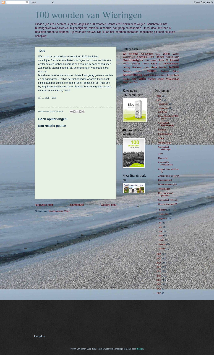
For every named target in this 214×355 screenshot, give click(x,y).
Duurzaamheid (129, 57)
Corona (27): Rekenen (168, 200)
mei (161, 231)
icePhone (162, 112)
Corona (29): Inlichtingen (164, 148)
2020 (159, 100)
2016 (159, 267)
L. (160, 64)
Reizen (176, 71)
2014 (159, 276)
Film (151, 56)
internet (126, 64)
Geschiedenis (133, 60)
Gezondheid (150, 60)
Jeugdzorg (135, 64)
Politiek (151, 71)
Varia (142, 78)
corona (166, 53)
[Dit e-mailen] (71, 111)
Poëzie (139, 71)
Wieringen (128, 82)
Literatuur (137, 67)
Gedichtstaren (172, 57)
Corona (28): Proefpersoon (165, 163)
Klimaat (146, 64)
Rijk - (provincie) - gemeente (166, 194)
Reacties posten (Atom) (59, 211)
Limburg (126, 67)
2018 (159, 258)
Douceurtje (163, 158)
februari (162, 244)
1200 (160, 153)
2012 (159, 284)
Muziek (163, 67)
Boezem (162, 130)
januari (162, 248)
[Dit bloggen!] (74, 111)
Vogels (160, 79)
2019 (159, 254)
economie (142, 56)
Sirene (161, 138)
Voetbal (152, 79)
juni (161, 227)
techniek (175, 75)
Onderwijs (127, 71)
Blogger (139, 349)
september (164, 214)
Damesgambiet (165, 180)
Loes (146, 67)
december (163, 104)
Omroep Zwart (164, 143)
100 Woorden (130, 53)
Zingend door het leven (168, 176)
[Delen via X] (77, 111)
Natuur (174, 67)
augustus (163, 218)
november (163, 108)
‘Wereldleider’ (164, 189)
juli (160, 223)
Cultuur (176, 54)
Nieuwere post (44, 204)
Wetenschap (172, 79)
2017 (159, 263)
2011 (159, 289)
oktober (162, 210)
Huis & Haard (168, 60)
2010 (159, 293)
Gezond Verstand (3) (167, 204)
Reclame (165, 71)
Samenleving (132, 74)
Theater (126, 79)
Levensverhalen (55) (167, 184)
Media (154, 67)
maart (162, 240)
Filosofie (160, 56)
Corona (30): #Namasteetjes (166, 124)
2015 (159, 271)
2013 (159, 280)
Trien (133, 79)
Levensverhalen (171, 63)
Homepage (77, 204)
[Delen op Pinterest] (83, 111)
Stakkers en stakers (157, 75)
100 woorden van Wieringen (88, 14)
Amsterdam (147, 53)
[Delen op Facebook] (80, 111)
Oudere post (108, 204)
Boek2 (158, 54)
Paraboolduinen (165, 134)
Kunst (154, 63)
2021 (159, 96)
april (161, 235)
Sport (146, 75)
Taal (169, 75)
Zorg (135, 82)
